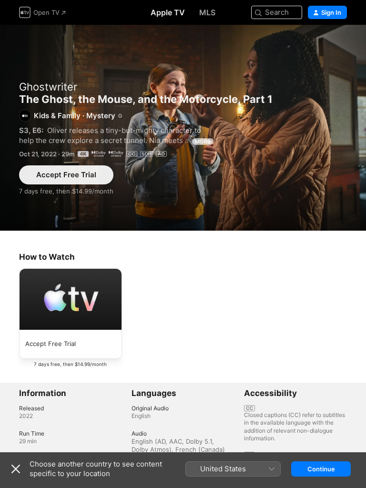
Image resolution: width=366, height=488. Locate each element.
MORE (203, 141)
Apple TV (168, 12)
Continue (321, 469)
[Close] (15, 469)
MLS (207, 12)
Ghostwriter (48, 87)
